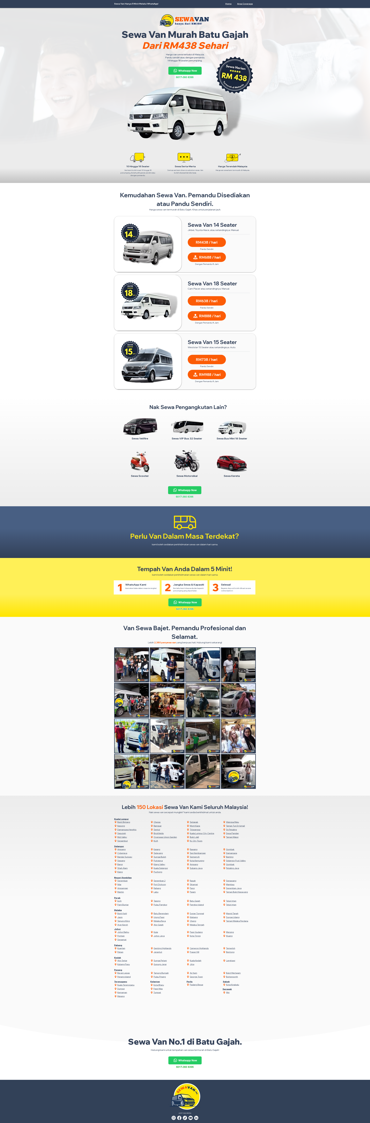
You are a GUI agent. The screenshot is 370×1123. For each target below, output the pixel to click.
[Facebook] (179, 1118)
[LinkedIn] (196, 1118)
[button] (245, 3)
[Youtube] (190, 1118)
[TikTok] (185, 1118)
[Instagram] (174, 1118)
